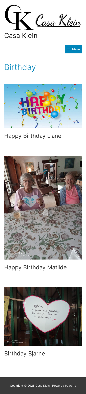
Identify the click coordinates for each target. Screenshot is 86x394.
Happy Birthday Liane (32, 135)
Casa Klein (21, 35)
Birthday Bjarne (24, 353)
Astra (72, 385)
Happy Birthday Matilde (35, 267)
